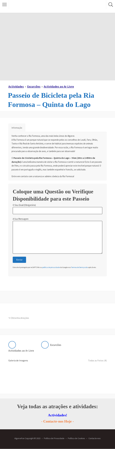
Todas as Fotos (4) (97, 360)
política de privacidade (51, 267)
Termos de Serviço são (79, 267)
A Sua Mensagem (20, 218)
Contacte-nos (94, 438)
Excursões (33, 86)
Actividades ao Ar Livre (59, 86)
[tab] (16, 128)
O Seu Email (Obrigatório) (24, 205)
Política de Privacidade (54, 438)
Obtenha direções (20, 317)
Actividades (16, 86)
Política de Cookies (76, 438)
